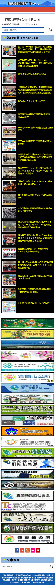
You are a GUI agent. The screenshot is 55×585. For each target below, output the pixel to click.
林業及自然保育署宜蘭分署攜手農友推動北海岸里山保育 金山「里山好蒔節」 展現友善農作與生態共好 (35, 225)
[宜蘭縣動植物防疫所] (27, 414)
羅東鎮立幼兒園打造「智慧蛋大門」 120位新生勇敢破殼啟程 (34, 250)
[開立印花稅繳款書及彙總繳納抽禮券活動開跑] (9, 145)
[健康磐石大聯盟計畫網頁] (27, 360)
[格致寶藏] (27, 338)
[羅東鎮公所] (27, 543)
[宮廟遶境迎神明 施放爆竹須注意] (9, 78)
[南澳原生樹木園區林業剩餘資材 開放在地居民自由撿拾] (9, 212)
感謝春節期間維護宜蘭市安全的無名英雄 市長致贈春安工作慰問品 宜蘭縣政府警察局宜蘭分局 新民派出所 (35, 238)
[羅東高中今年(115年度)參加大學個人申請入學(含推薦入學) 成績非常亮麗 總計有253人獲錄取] (9, 172)
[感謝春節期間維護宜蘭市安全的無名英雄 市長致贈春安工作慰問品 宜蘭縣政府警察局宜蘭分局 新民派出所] (9, 239)
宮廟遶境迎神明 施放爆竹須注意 (32, 73)
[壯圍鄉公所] (27, 446)
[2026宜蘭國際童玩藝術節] (27, 327)
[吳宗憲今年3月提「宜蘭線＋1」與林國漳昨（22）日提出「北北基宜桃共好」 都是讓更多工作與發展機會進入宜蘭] (9, 51)
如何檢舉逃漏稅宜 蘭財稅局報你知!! (33, 303)
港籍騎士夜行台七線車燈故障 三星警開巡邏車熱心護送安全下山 (35, 182)
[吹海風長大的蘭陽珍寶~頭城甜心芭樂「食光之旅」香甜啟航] (9, 293)
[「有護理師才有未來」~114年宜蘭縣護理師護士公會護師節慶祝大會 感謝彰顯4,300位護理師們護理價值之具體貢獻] (9, 91)
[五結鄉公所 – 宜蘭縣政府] (27, 435)
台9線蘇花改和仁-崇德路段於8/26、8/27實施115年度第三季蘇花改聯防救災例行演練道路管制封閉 (35, 63)
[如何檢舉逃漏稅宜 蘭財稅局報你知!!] (9, 307)
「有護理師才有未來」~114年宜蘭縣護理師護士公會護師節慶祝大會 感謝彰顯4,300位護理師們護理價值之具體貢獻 (35, 90)
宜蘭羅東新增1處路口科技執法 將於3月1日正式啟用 (35, 115)
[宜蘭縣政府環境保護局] (27, 532)
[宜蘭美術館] (27, 349)
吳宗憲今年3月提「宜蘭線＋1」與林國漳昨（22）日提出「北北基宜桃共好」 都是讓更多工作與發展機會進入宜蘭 (35, 49)
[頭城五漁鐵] (27, 371)
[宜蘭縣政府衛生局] (27, 478)
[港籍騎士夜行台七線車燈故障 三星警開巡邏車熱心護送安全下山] (9, 186)
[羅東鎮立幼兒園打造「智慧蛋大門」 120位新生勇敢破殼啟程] (9, 253)
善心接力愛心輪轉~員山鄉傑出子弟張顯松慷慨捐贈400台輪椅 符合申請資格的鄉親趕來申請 (35, 265)
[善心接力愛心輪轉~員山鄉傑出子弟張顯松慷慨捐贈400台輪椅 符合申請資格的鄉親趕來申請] (9, 266)
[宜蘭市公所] (27, 381)
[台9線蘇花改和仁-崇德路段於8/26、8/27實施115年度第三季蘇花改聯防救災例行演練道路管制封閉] (9, 64)
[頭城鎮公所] (27, 511)
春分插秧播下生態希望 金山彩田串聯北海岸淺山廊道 (35, 277)
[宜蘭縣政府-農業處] (27, 457)
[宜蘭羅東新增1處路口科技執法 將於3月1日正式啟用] (9, 118)
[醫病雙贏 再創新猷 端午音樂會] (9, 105)
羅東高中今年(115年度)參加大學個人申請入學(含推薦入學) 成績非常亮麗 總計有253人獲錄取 (35, 171)
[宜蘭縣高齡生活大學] (27, 403)
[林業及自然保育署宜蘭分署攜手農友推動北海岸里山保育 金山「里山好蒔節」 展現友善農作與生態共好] (9, 226)
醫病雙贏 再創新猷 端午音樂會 (31, 100)
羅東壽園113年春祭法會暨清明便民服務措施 (35, 128)
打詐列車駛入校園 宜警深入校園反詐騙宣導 (35, 196)
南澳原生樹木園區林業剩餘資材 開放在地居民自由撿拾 (35, 209)
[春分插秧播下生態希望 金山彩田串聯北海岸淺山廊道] (9, 280)
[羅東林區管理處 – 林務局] (27, 489)
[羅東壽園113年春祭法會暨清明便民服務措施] (9, 132)
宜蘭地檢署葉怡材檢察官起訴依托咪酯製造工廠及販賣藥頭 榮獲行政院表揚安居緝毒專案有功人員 (35, 157)
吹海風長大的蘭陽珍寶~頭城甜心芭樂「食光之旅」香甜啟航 (34, 290)
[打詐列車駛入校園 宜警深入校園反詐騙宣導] (9, 199)
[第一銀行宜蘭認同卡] (27, 424)
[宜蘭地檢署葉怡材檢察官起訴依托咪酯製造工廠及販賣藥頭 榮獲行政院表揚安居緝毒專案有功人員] (9, 159)
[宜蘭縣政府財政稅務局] (27, 468)
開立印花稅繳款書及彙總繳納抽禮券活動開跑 (35, 142)
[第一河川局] (27, 392)
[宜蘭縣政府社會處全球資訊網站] (27, 500)
